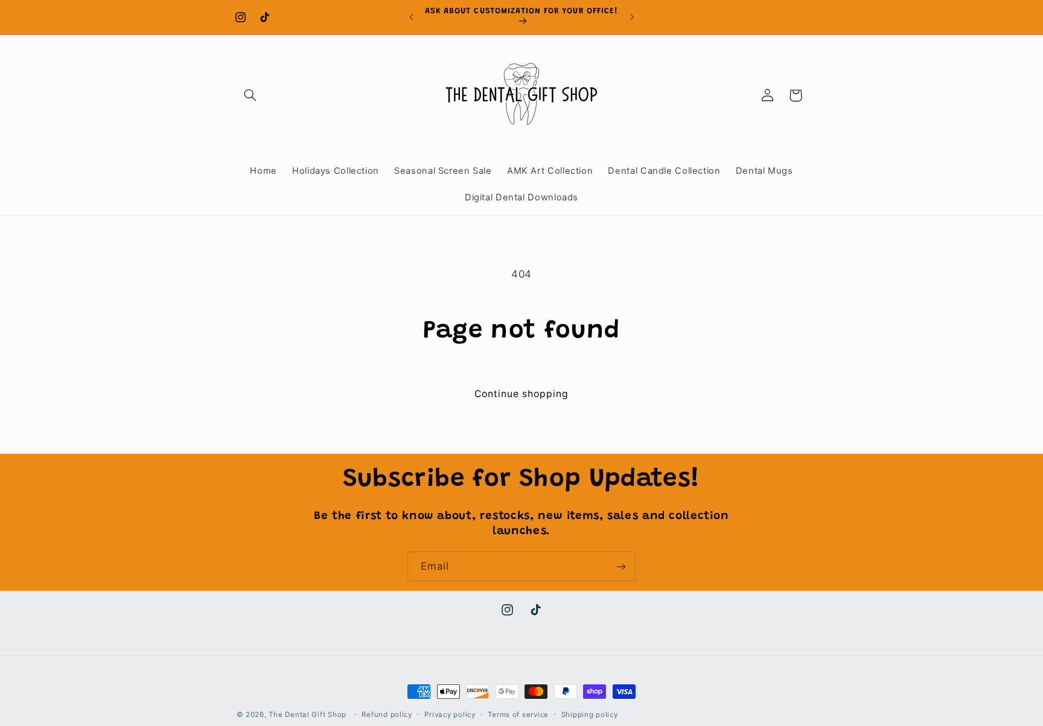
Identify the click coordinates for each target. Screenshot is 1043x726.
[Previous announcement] (411, 17)
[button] (250, 95)
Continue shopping (521, 394)
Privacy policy (449, 714)
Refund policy (387, 714)
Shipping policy (589, 714)
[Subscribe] (621, 566)
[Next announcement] (632, 17)
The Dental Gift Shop (307, 714)
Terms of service (518, 714)
